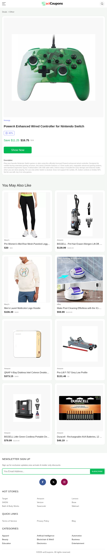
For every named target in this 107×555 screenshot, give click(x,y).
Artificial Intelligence (45, 536)
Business (76, 539)
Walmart (75, 506)
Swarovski (41, 506)
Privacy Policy (43, 521)
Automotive (77, 536)
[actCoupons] (52, 4)
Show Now (17, 150)
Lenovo (75, 498)
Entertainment (78, 543)
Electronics (42, 543)
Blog (74, 521)
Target (5, 498)
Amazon (40, 498)
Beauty (5, 539)
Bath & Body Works (10, 506)
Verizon (40, 502)
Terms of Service (9, 521)
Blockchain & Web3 (45, 539)
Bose (74, 502)
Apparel (5, 536)
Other (11, 12)
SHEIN (5, 502)
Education (6, 543)
